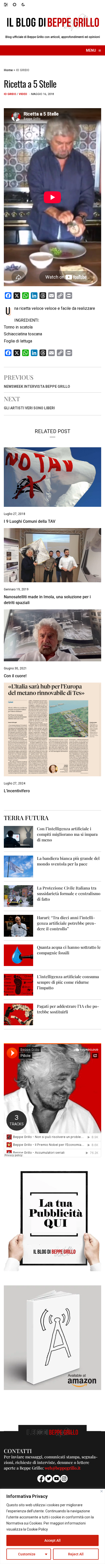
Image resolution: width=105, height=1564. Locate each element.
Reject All (76, 1554)
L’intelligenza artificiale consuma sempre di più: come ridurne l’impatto (68, 982)
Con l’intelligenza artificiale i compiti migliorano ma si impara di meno (67, 834)
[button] (8, 4)
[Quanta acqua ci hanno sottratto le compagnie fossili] (18, 955)
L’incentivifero (17, 790)
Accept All (52, 1540)
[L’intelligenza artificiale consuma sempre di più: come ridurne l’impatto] (18, 984)
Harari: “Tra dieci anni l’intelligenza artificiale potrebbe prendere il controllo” (66, 923)
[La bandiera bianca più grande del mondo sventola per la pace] (18, 866)
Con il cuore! (15, 675)
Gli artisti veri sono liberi (29, 408)
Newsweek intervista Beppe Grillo (37, 386)
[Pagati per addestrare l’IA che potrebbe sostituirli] (18, 1014)
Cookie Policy (37, 1529)
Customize (26, 1554)
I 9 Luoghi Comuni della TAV (29, 521)
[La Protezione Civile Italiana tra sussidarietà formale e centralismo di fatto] (18, 895)
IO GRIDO (22, 70)
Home (8, 70)
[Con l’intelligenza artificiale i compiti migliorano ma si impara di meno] (18, 836)
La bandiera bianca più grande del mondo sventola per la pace (68, 861)
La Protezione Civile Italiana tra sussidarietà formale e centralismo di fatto (68, 893)
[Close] (101, 1491)
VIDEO (23, 94)
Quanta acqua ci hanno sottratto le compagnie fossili (69, 949)
